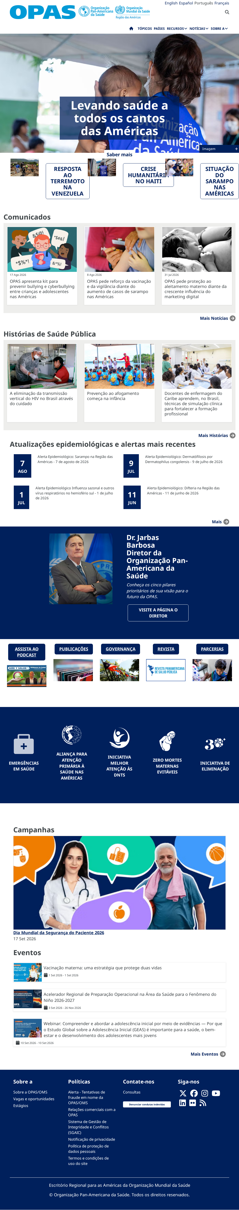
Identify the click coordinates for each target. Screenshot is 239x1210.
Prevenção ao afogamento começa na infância (113, 396)
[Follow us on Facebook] (194, 1094)
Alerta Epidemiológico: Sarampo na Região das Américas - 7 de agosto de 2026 (75, 459)
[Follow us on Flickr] (192, 1104)
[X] (183, 1094)
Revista (166, 649)
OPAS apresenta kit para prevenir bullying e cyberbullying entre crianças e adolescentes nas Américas (42, 289)
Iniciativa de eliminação (215, 766)
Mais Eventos (204, 1054)
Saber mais (119, 154)
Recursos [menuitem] (175, 28)
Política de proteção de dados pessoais (88, 1148)
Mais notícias (214, 318)
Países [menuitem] (159, 28)
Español (186, 3)
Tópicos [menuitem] (145, 28)
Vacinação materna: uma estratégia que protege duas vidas (103, 967)
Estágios (20, 1105)
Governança (120, 649)
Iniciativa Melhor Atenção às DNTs (119, 766)
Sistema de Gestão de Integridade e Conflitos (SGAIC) (88, 1127)
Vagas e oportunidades (33, 1098)
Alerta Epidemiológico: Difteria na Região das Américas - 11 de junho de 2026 (183, 490)
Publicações (73, 649)
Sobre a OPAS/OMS (30, 1092)
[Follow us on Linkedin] (182, 1104)
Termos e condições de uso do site (88, 1161)
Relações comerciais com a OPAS (92, 1112)
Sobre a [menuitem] (218, 28)
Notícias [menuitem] (197, 28)
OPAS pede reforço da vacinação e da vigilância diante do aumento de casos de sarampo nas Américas (119, 289)
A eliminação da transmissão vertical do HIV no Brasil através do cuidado (41, 398)
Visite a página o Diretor (158, 613)
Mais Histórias (213, 435)
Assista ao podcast (27, 652)
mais (217, 521)
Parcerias (212, 649)
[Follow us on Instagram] (204, 1094)
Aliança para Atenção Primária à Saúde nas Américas (71, 766)
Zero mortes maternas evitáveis (167, 766)
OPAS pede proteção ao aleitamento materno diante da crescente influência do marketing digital (196, 289)
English (171, 3)
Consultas (132, 1092)
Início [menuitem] (131, 29)
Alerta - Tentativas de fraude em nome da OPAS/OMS (86, 1097)
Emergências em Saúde (24, 766)
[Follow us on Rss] (203, 1104)
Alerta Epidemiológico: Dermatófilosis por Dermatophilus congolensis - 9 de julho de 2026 (184, 459)
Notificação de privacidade (91, 1139)
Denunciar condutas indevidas (147, 1104)
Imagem (209, 149)
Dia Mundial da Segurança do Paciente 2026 (58, 932)
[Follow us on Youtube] (216, 1094)
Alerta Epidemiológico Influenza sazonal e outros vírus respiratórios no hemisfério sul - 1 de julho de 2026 (74, 493)
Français (221, 3)
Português (203, 3)
